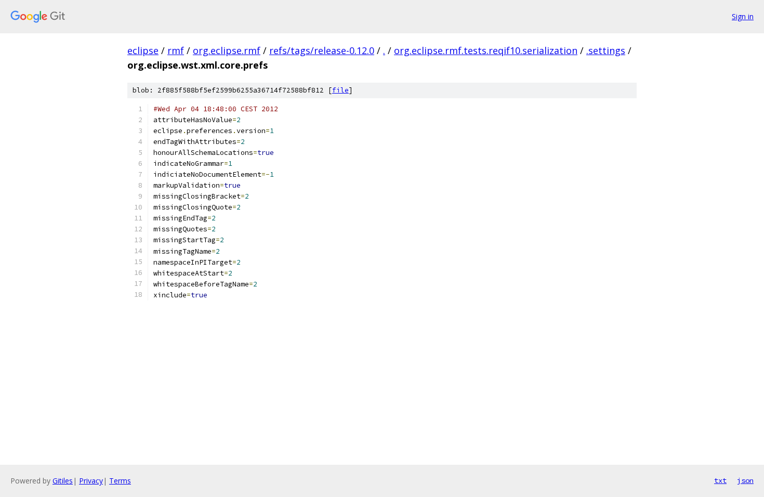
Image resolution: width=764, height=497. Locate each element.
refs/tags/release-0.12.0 (321, 50)
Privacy (91, 481)
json (745, 480)
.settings (605, 50)
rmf (175, 50)
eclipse (143, 50)
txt (720, 480)
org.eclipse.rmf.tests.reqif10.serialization (485, 50)
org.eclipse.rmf (226, 50)
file (340, 90)
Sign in (743, 16)
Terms (120, 481)
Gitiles (62, 481)
